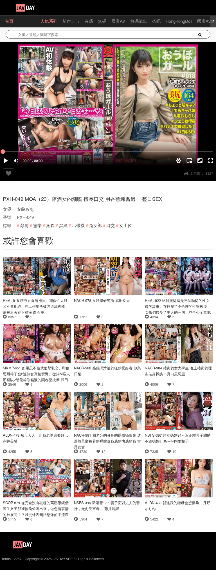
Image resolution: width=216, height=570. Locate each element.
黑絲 (63, 225)
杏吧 (156, 21)
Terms (6, 558)
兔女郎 (95, 225)
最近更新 (27, 21)
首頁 (9, 21)
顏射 (24, 225)
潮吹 (50, 225)
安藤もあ (25, 209)
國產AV (118, 21)
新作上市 (70, 21)
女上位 (125, 225)
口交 (110, 225)
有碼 (88, 21)
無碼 (102, 21)
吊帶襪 (78, 225)
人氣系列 (48, 21)
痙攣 (37, 225)
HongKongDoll (179, 21)
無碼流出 (138, 21)
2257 (18, 558)
